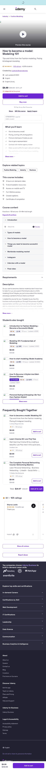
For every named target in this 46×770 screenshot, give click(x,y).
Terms (5, 733)
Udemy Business (29, 565)
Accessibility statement (10, 724)
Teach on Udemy (8, 691)
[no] (17, 534)
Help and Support (8, 701)
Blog (4, 670)
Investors (6, 673)
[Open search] (35, 9)
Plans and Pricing (8, 694)
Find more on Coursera (10, 676)
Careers (5, 663)
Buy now (23, 102)
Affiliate (5, 697)
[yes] (14, 534)
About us (6, 660)
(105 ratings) (17, 66)
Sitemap (5, 730)
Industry (5, 16)
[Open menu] (4, 9)
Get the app (6, 688)
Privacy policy (7, 727)
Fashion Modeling (17, 16)
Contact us (6, 666)
